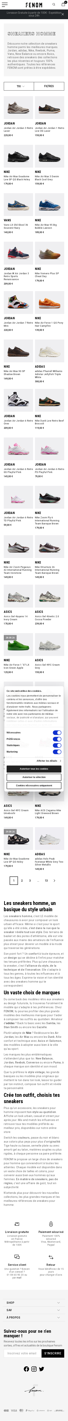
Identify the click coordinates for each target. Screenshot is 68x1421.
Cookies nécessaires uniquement (34, 785)
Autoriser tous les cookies (34, 769)
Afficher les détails (47, 761)
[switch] (57, 739)
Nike (29, 1032)
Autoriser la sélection (34, 777)
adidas (10, 1023)
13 (46, 880)
